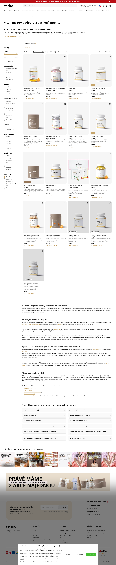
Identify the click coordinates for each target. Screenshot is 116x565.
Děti (7, 155)
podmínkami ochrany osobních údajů (63, 512)
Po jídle (8, 72)
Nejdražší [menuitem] (56, 52)
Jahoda (8, 106)
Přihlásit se (107, 6)
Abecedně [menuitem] (64, 52)
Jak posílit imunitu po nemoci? (78, 420)
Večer (8, 77)
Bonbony (8, 91)
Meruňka (8, 115)
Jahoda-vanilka (10, 108)
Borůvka (8, 101)
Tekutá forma (9, 94)
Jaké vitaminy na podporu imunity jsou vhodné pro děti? (40, 438)
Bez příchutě (9, 129)
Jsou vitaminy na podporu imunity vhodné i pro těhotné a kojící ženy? (88, 432)
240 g (8, 136)
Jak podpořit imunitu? (30, 415)
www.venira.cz (12, 562)
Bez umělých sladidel (11, 184)
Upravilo (105, 562)
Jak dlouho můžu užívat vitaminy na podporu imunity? (39, 426)
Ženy (8, 162)
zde (60, 562)
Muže (8, 165)
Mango (8, 112)
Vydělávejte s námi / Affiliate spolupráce (43, 540)
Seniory (8, 169)
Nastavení (69, 554)
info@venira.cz (93, 512)
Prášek (8, 89)
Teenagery (9, 158)
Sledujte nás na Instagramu (17, 449)
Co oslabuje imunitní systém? (32, 420)
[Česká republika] (100, 6)
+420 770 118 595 (87, 5)
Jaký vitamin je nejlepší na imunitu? (80, 415)
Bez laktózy (9, 181)
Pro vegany (9, 188)
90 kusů (8, 143)
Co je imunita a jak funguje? (32, 410)
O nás (34, 530)
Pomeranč (9, 119)
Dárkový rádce (63, 540)
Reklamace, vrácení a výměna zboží (96, 530)
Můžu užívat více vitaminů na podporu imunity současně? (40, 431)
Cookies (89, 537)
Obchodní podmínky (92, 535)
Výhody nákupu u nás (65, 535)
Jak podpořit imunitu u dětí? (78, 438)
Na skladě (9, 61)
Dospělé (9, 160)
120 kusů (8, 146)
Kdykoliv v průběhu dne (11, 69)
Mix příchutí (9, 117)
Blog (61, 537)
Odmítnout (80, 554)
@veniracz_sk (38, 449)
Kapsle (8, 87)
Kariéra (34, 533)
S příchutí (8, 127)
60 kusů (8, 139)
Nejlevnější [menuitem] (48, 52)
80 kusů (8, 141)
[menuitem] (8, 10)
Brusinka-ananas (10, 103)
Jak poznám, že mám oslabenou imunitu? (81, 410)
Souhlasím (92, 554)
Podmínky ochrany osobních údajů (95, 533)
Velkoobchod (36, 537)
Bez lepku (9, 179)
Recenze (35, 535)
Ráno (8, 75)
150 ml (8, 148)
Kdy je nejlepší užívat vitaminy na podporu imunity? (84, 426)
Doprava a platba (64, 533)
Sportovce (9, 167)
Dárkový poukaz (64, 542)
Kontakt (94, 6)
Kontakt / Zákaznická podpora (67, 530)
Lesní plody (9, 110)
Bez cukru (9, 177)
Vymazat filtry (28, 47)
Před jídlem (9, 79)
